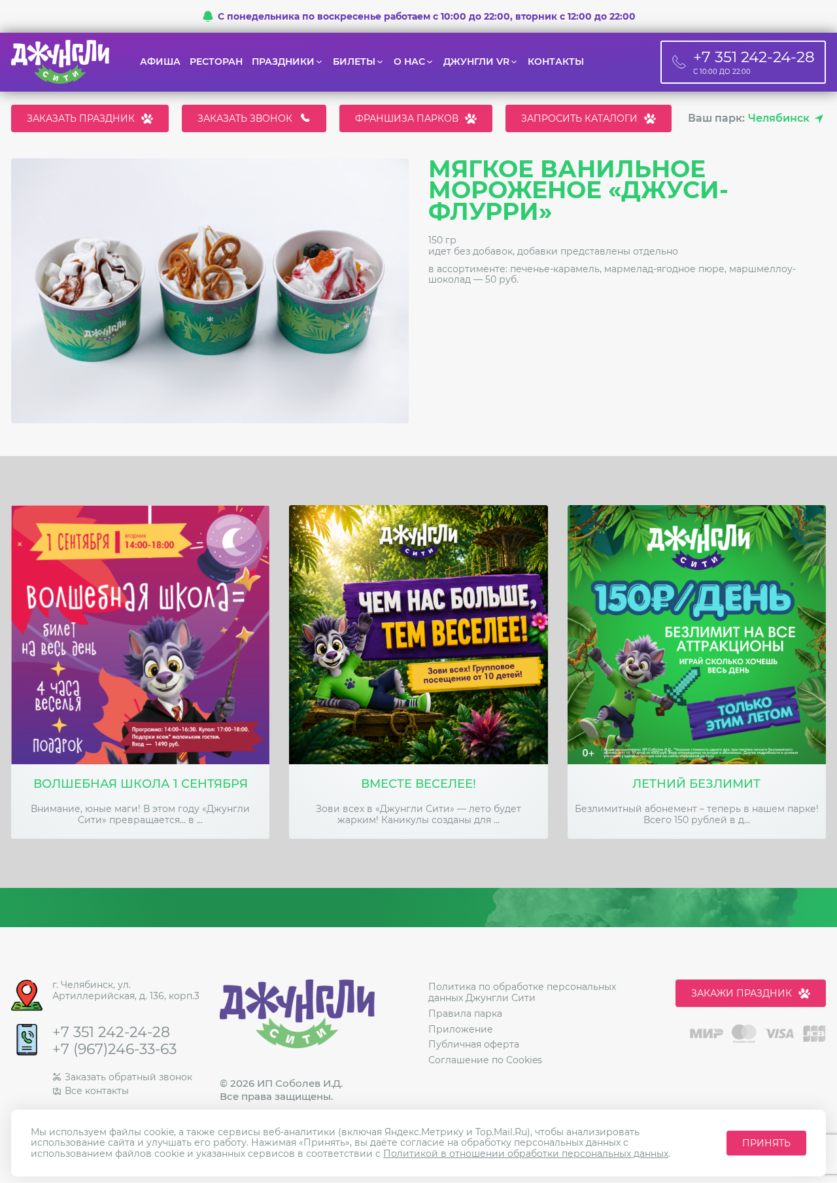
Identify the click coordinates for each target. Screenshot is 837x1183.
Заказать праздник (81, 118)
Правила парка (465, 1013)
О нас (409, 61)
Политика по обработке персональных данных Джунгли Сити (522, 992)
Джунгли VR (476, 61)
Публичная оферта (473, 1044)
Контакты (556, 61)
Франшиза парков (406, 118)
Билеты (354, 61)
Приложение (460, 1029)
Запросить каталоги (579, 118)
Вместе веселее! (418, 784)
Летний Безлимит (696, 784)
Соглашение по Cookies (485, 1060)
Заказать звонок (244, 118)
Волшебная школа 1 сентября (140, 784)
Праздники (283, 61)
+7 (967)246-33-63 (114, 1049)
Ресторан (216, 61)
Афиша (160, 61)
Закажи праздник (741, 993)
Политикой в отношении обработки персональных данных (525, 1153)
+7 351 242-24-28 (111, 1032)
